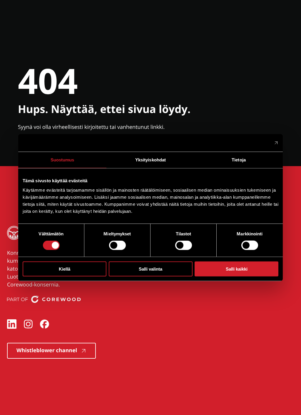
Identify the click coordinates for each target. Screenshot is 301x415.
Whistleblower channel (46, 350)
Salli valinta (150, 268)
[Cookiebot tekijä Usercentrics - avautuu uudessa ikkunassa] (252, 143)
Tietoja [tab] (239, 159)
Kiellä (64, 268)
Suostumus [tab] (62, 159)
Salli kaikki (237, 268)
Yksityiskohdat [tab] (150, 159)
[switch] (117, 245)
